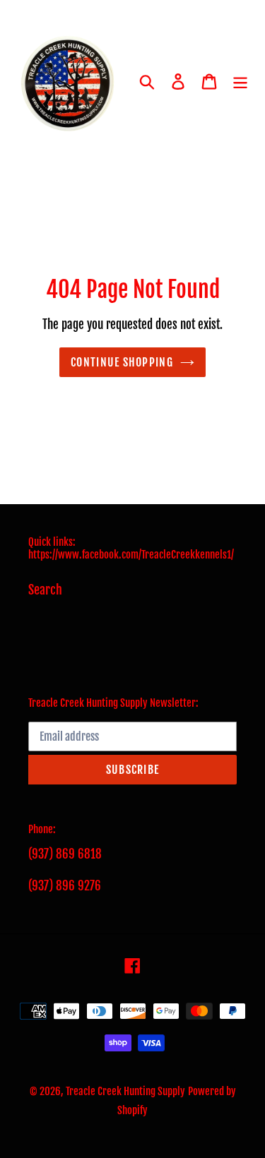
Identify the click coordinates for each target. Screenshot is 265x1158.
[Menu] (240, 81)
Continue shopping (122, 362)
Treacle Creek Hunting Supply (125, 1091)
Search (45, 589)
